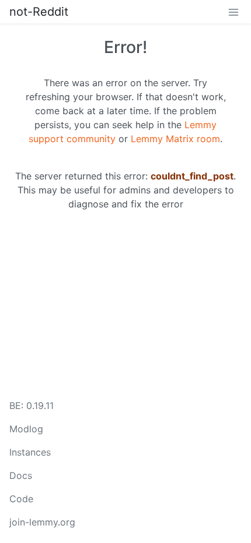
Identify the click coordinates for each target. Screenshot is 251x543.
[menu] (233, 11)
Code (21, 499)
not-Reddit (38, 12)
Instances (30, 452)
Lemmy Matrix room (175, 138)
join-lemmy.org (42, 522)
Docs (20, 475)
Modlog (26, 429)
